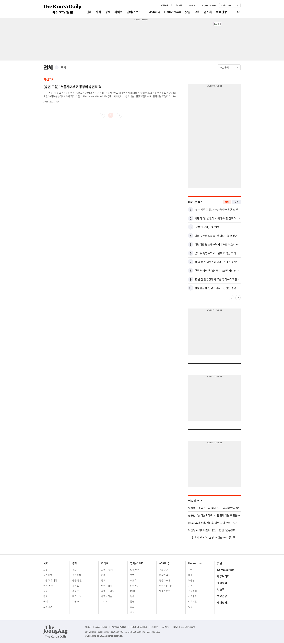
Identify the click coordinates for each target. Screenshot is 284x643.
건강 (103, 575)
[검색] (239, 12)
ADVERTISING (101, 626)
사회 (98, 12)
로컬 (236, 202)
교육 (197, 12)
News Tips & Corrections (184, 626)
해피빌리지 (223, 603)
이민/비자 (48, 585)
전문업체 (192, 591)
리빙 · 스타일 (107, 591)
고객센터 (165, 626)
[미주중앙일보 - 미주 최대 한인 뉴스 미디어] (62, 9)
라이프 (118, 12)
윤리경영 (154, 626)
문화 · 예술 (106, 596)
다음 (238, 297)
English (192, 5)
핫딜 (187, 12)
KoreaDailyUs (225, 570)
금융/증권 (77, 580)
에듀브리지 (223, 576)
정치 (45, 596)
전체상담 (163, 569)
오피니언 (47, 606)
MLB (132, 591)
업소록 (208, 12)
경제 (107, 12)
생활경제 (76, 575)
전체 (89, 12)
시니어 (104, 601)
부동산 (75, 591)
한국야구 (134, 585)
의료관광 (221, 12)
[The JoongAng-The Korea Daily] (55, 631)
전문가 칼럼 (164, 575)
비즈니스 (76, 596)
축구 (132, 612)
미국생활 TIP (165, 585)
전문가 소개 (164, 580)
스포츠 (133, 580)
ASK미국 (154, 12)
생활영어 (222, 583)
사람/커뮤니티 (50, 580)
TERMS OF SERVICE (138, 626)
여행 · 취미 (106, 585)
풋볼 (132, 601)
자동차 (75, 601)
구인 (190, 569)
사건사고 (47, 575)
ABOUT (88, 626)
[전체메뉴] (233, 12)
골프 (132, 606)
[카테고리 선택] (57, 67)
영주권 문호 (164, 591)
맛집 (190, 606)
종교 (103, 580)
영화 (132, 575)
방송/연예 (135, 569)
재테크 (75, 585)
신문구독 (164, 5)
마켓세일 (192, 601)
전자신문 (178, 5)
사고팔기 (192, 596)
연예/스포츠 (134, 12)
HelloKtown (172, 12)
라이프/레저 (107, 569)
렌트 (190, 575)
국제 (45, 601)
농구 (132, 596)
